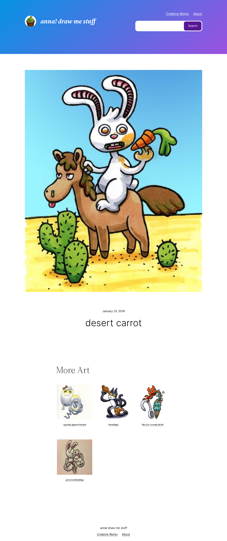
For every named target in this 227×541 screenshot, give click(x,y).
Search (192, 26)
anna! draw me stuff (113, 528)
